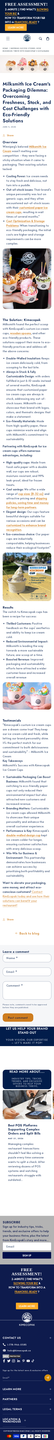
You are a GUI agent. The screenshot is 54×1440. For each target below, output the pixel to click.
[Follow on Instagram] (13, 1361)
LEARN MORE (16, 27)
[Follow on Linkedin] (18, 1361)
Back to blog (29, 933)
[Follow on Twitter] (8, 1361)
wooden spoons (20, 333)
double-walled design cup (23, 835)
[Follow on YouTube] (28, 1361)
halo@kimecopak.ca (19, 1350)
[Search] (40, 38)
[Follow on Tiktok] (32, 1361)
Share (10, 135)
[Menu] (8, 38)
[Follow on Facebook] (4, 1361)
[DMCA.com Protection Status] (12, 1357)
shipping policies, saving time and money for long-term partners (27, 502)
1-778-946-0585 (17, 1344)
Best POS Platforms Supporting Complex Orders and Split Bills (24, 1129)
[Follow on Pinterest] (23, 1361)
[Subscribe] (47, 1377)
